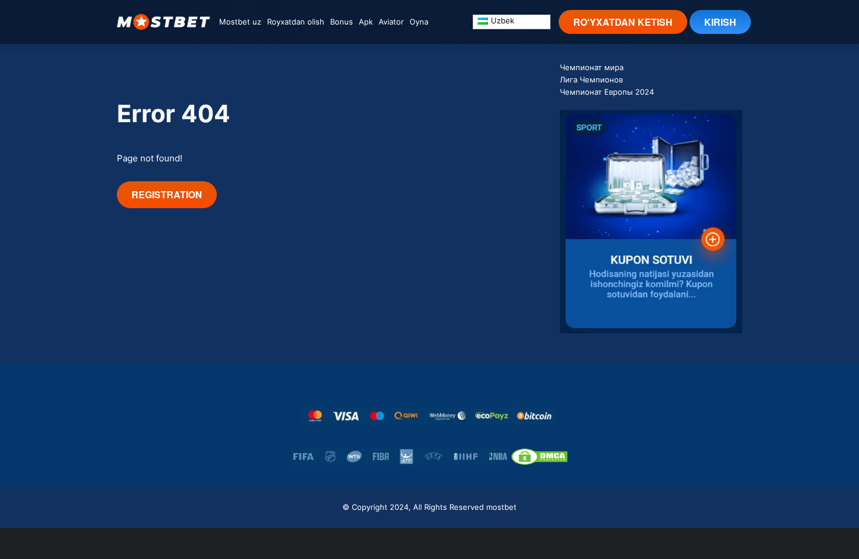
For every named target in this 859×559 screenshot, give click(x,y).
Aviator (391, 21)
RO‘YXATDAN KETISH (623, 22)
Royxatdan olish (295, 21)
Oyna (419, 21)
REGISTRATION (166, 194)
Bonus (341, 21)
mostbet (501, 507)
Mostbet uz (240, 21)
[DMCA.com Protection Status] (539, 456)
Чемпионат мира (592, 67)
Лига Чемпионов (591, 79)
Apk (366, 21)
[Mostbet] (163, 22)
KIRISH (720, 22)
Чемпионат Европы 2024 (607, 91)
